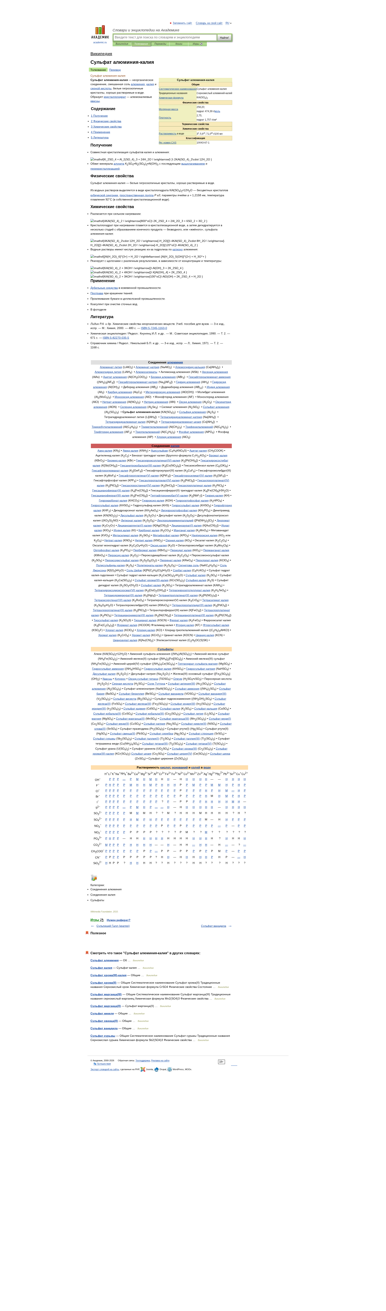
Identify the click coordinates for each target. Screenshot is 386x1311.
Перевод (115, 69)
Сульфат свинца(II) (104, 1020)
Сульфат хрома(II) (103, 982)
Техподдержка (143, 1060)
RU (227, 23)
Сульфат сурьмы (102, 1035)
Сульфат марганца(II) (105, 1006)
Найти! (224, 37)
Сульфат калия (101, 967)
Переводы (160, 43)
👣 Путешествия (102, 1063)
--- (154, 328)
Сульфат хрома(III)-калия (108, 975)
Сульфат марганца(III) (106, 994)
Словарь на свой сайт (209, 23)
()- (151, 580)
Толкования (141, 43)
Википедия (122, 43)
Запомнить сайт (182, 23)
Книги (179, 43)
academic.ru (100, 42)
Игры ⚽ (198, 43)
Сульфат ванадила (213, 925)
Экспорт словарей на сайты (104, 1069)
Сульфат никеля (102, 1013)
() (158, 460)
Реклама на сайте (160, 1060)
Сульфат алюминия (104, 960)
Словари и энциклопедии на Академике (146, 30)
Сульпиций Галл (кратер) (113, 925)
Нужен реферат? (118, 920)
